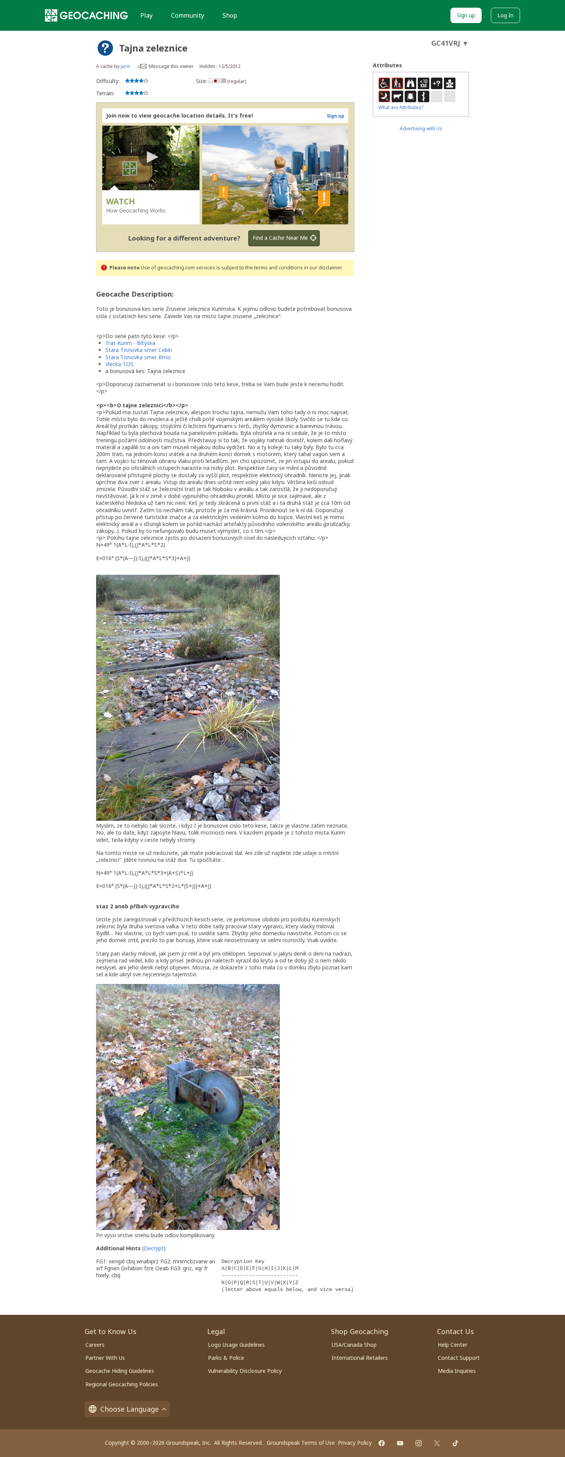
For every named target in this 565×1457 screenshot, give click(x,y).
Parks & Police (226, 1357)
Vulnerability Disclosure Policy (245, 1370)
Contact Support (459, 1357)
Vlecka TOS (119, 364)
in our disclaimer (322, 267)
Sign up (466, 15)
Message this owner (171, 66)
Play (146, 15)
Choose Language (129, 1409)
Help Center (452, 1344)
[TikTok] (455, 1443)
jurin (125, 66)
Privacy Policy (355, 1442)
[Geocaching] (86, 15)
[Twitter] (437, 1443)
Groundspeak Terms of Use (301, 1442)
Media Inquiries (457, 1370)
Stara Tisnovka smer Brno (138, 357)
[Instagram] (418, 1443)
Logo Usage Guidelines (236, 1344)
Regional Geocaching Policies (121, 1384)
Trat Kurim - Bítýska (130, 343)
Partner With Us (105, 1357)
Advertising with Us (421, 128)
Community (187, 15)
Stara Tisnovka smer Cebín (138, 349)
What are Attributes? (401, 107)
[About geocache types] (105, 48)
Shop (230, 15)
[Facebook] (381, 1443)
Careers (95, 1344)
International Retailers (360, 1357)
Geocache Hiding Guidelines (119, 1370)
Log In (505, 15)
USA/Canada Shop (354, 1344)
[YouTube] (400, 1443)
